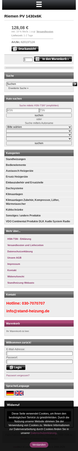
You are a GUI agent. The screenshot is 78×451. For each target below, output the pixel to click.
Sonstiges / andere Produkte (23, 215)
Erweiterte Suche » (18, 88)
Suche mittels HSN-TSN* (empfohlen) (39, 105)
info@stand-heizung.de (27, 311)
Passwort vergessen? (17, 375)
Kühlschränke (14, 209)
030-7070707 (33, 303)
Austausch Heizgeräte (19, 170)
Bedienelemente (16, 165)
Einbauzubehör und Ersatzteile (24, 182)
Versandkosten (44, 31)
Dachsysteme (14, 188)
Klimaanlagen (14, 194)
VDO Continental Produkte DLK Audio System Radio (38, 221)
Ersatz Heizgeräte (17, 176)
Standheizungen (16, 159)
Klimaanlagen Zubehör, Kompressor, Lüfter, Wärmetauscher (32, 202)
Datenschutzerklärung (44, 433)
